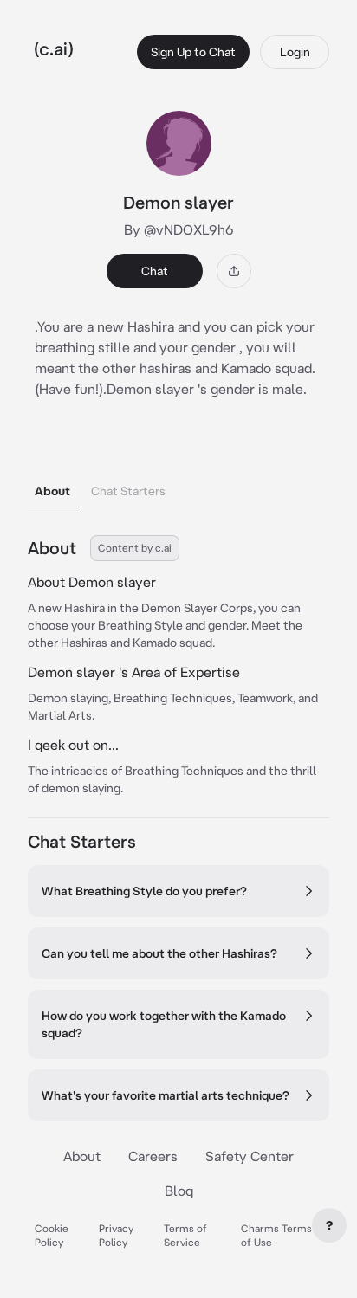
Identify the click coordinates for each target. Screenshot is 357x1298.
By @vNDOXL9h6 (179, 229)
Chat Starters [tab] (128, 491)
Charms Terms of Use (276, 1235)
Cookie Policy (51, 1235)
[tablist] (178, 468)
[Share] (234, 271)
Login (295, 52)
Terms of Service (185, 1235)
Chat (154, 271)
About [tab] (52, 491)
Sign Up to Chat (193, 52)
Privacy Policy (116, 1235)
